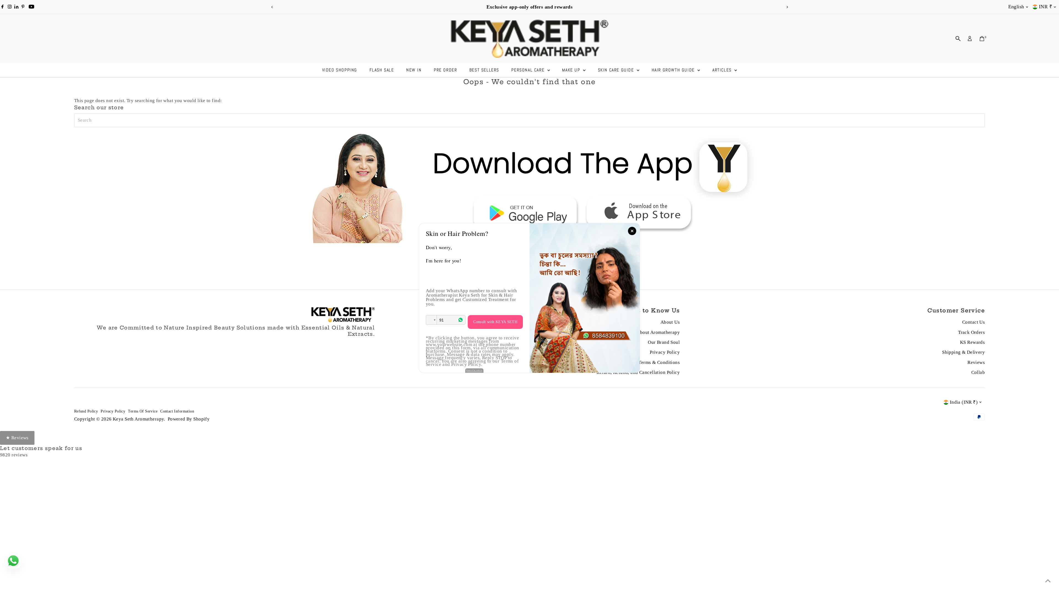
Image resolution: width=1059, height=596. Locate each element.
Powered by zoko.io (474, 370)
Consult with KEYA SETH (495, 322)
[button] (431, 319)
